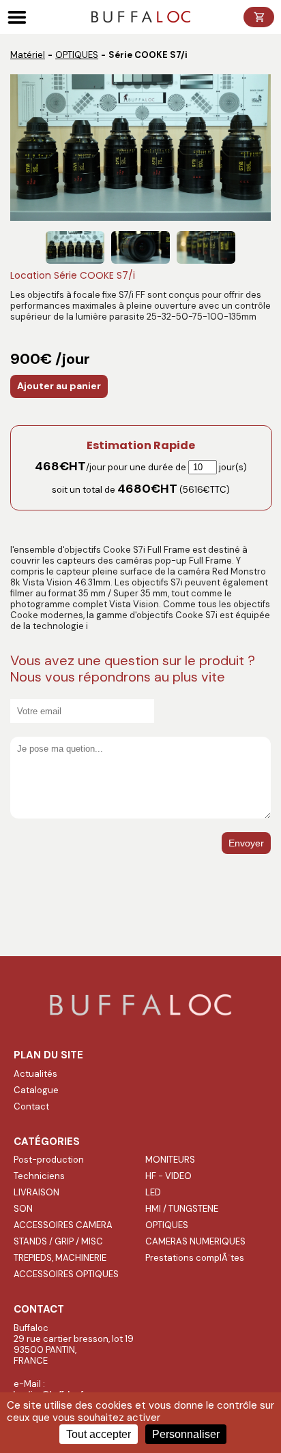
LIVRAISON (36, 1192)
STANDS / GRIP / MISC (58, 1241)
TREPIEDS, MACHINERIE (60, 1258)
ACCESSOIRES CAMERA (63, 1225)
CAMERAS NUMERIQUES (195, 1241)
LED (153, 1192)
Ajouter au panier (59, 386)
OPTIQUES (76, 55)
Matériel (27, 55)
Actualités (35, 1074)
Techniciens (39, 1176)
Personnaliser (186, 1434)
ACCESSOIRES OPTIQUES (66, 1274)
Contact (31, 1106)
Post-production (49, 1159)
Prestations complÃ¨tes (194, 1258)
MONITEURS (170, 1159)
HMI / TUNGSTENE (181, 1208)
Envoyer (246, 843)
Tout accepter (98, 1434)
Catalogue (36, 1090)
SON (23, 1208)
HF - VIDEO (168, 1176)
